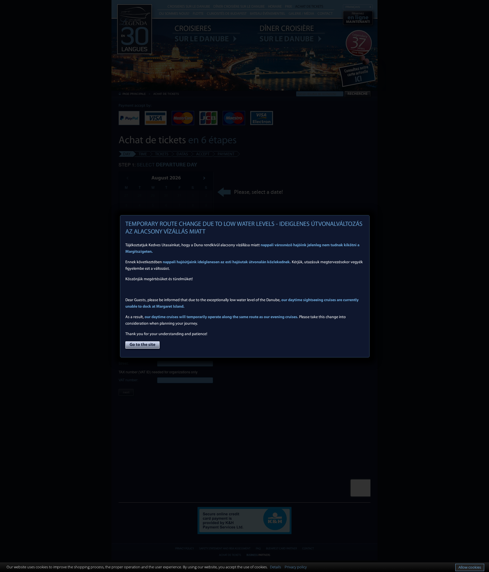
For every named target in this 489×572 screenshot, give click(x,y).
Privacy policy (296, 566)
